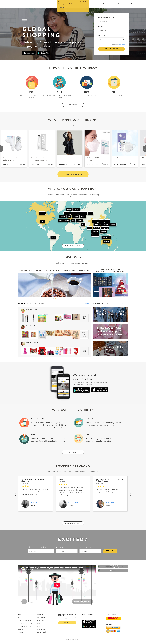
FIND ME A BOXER (111, 49)
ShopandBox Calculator (25, 623)
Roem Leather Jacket (10, 158)
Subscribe (67, 623)
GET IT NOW (110, 551)
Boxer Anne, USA (31, 309)
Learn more (121, 44)
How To (20, 629)
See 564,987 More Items (73, 174)
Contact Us (21, 632)
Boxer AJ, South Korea (33, 342)
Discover (121, 4)
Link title (54, 282)
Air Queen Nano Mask (66, 158)
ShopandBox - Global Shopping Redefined (19, 4)
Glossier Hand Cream (94, 158)
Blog (38, 626)
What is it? (101, 26)
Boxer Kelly (110, 503)
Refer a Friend (41, 629)
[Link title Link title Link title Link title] (54, 282)
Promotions (40, 620)
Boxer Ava (35, 503)
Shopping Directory (24, 626)
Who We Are (41, 617)
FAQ (19, 617)
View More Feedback (73, 523)
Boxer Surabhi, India (32, 326)
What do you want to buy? (107, 17)
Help (132, 4)
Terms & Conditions (24, 620)
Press (38, 623)
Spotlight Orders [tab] (37, 303)
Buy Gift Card (41, 632)
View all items (84, 318)
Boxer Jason (73, 503)
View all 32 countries (73, 246)
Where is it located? (104, 36)
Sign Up (102, 4)
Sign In (111, 4)
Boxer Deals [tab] (23, 303)
